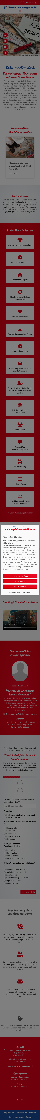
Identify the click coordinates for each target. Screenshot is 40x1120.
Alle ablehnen (20, 581)
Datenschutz (14, 592)
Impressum (26, 592)
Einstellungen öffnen (20, 576)
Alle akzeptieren (20, 586)
